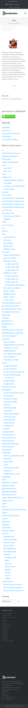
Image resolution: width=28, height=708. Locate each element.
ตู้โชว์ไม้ (4, 327)
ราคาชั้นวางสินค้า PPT (12, 282)
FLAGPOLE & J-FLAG (11, 348)
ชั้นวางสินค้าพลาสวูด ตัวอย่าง (11, 312)
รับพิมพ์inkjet (6, 453)
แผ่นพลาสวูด (6, 521)
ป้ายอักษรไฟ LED (9, 423)
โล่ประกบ (8, 572)
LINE (15, 7)
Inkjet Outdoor (8, 462)
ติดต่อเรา (11, 7)
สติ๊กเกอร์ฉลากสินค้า (8, 486)
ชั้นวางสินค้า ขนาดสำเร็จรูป (12, 288)
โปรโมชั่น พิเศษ (6, 527)
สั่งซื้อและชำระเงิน (7, 500)
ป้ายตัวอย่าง (7, 405)
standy (6, 465)
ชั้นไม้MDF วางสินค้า (10, 294)
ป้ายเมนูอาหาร (8, 471)
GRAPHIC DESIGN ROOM (10, 162)
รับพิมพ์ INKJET (7, 450)
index (4, 174)
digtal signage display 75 (10, 156)
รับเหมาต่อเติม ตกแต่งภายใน (11, 133)
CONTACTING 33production (11, 153)
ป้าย (3, 619)
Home (10, 23)
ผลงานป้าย (4, 627)
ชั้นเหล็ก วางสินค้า (9, 291)
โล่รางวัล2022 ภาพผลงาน (10, 139)
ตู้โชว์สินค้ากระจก (7, 321)
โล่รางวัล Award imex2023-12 (13, 587)
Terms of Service (7, 225)
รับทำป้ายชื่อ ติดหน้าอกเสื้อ (10, 444)
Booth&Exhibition (10, 237)
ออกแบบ (4, 506)
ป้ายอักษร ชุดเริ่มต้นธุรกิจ (11, 414)
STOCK (4, 222)
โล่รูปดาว (8, 575)
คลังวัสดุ (4, 231)
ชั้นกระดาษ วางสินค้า (10, 258)
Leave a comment (7, 30)
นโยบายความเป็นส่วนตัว (9, 336)
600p (14, 86)
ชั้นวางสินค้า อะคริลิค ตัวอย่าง (11, 306)
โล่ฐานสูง (8, 563)
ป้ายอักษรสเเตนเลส (10, 417)
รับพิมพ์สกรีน (6, 127)
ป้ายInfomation (9, 396)
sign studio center (8, 213)
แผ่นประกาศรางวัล (9, 542)
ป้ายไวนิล (6, 429)
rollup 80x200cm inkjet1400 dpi (13, 207)
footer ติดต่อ (6, 159)
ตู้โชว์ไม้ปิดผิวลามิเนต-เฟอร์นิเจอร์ (12, 330)
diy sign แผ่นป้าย (9, 384)
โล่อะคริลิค (7, 554)
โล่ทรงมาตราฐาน (10, 566)
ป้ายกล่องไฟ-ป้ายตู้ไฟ (10, 399)
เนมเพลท (4, 518)
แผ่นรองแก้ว (5, 524)
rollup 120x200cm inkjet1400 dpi (13, 201)
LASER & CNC (6, 177)
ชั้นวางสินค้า (5, 252)
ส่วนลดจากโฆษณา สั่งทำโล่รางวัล (12, 497)
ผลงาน (3, 623)
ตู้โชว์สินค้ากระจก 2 (8, 324)
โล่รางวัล (5, 533)
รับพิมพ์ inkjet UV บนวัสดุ (12, 474)
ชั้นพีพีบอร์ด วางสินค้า (10, 273)
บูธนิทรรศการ (6, 339)
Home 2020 (8, 171)
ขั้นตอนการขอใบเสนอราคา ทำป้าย (14, 393)
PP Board (5, 192)
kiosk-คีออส (7, 240)
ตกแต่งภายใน (6, 315)
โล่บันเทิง (8, 569)
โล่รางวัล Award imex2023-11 (13, 584)
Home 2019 (7, 168)
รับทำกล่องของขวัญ (8, 441)
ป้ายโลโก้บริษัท (6, 390)
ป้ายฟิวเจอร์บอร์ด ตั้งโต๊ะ (11, 468)
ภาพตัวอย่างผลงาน (8, 435)
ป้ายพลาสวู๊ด (8, 411)
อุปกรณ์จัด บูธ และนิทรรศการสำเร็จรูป (14, 509)
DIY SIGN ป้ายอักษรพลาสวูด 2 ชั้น (14, 372)
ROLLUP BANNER (9, 357)
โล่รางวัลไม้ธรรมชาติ (10, 551)
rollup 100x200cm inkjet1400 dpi (13, 198)
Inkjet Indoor (8, 459)
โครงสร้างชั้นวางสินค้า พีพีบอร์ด (15, 285)
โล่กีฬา (7, 560)
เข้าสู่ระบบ (8, 99)
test (3, 228)
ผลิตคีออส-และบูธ (9, 249)
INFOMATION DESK (10, 351)
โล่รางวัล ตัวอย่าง (7, 581)
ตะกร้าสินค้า (5, 318)
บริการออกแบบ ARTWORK (12, 216)
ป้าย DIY (4, 363)
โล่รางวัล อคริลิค (9, 545)
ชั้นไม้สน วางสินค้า (9, 297)
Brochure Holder (9, 342)
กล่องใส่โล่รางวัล (9, 536)
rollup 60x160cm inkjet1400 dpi (13, 204)
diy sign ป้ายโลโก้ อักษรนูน (12, 375)
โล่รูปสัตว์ (8, 578)
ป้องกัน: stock (6, 130)
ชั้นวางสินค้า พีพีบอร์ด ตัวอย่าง (11, 303)
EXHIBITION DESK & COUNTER (14, 345)
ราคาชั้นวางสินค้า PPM (12, 279)
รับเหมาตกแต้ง (5, 629)
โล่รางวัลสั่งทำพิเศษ (10, 548)
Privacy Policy (7, 195)
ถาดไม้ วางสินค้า (9, 300)
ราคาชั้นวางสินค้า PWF (12, 264)
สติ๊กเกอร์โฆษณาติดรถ (9, 494)
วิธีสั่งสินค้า (7, 219)
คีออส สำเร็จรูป (8, 243)
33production (12, 706)
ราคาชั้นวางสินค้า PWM (12, 267)
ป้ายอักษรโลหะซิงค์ (9, 420)
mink (15, 28)
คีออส (3, 234)
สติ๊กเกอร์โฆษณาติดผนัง (9, 492)
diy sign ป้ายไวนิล (9, 381)
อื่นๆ (3, 635)
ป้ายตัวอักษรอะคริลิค (10, 408)
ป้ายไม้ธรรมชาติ (8, 426)
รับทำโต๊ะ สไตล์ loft (8, 447)
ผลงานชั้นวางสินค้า (6, 625)
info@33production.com (14, 4)
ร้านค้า (4, 480)
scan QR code (6, 210)
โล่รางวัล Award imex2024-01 (13, 590)
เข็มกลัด (4, 512)
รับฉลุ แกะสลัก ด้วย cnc (9, 438)
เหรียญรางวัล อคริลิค (10, 539)
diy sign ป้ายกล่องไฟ (10, 366)
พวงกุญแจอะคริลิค (8, 432)
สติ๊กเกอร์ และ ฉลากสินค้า (9, 482)
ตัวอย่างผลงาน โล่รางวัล (7, 617)
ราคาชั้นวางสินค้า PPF (11, 276)
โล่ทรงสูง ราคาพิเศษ (8, 530)
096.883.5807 (13, 1)
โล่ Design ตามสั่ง (10, 557)
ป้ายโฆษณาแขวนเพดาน (9, 387)
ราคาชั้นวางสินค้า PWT (12, 270)
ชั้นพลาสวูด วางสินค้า (10, 261)
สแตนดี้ (4, 503)
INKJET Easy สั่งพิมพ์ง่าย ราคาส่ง (14, 456)
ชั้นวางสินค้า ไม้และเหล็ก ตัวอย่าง (12, 309)
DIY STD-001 (9, 378)
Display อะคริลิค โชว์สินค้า (12, 255)
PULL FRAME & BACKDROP (12, 354)
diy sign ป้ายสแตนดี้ (10, 369)
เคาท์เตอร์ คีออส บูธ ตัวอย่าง (11, 515)
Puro (22, 706)
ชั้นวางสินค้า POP (5, 613)
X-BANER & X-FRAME (11, 360)
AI (2, 150)
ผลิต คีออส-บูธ (8, 246)
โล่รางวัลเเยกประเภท (6, 641)
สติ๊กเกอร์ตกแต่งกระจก (9, 488)
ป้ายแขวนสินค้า (6, 136)
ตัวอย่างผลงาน (5, 615)
